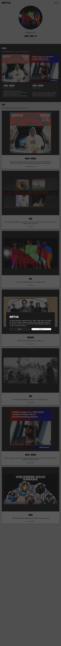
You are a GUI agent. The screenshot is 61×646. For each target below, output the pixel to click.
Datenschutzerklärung (20, 325)
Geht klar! (41, 329)
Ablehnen (19, 329)
